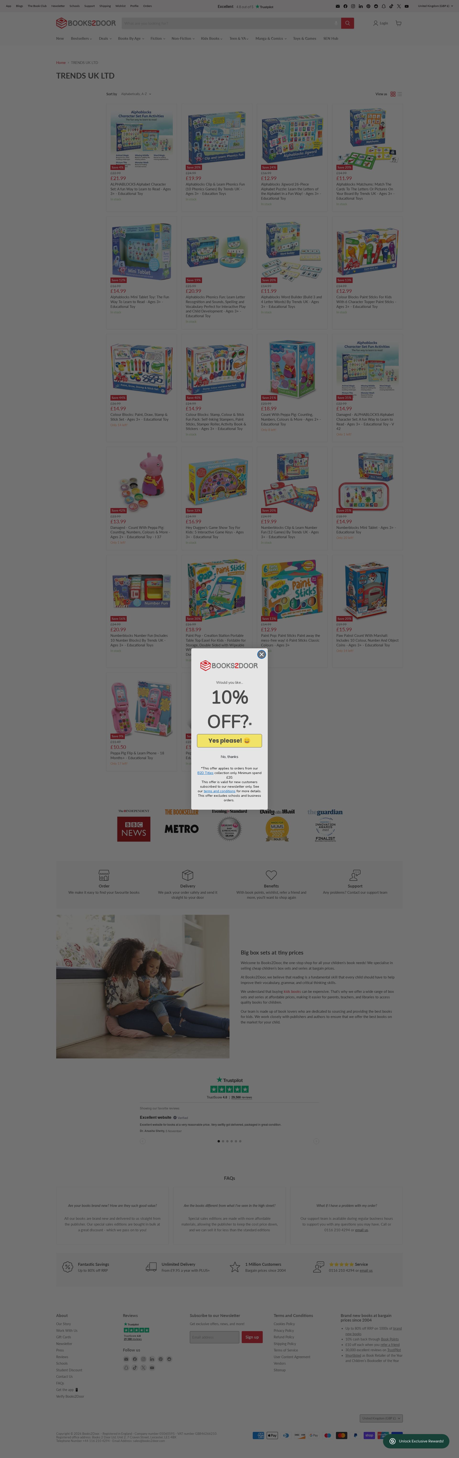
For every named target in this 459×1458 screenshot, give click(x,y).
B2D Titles (205, 773)
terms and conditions (219, 791)
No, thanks (229, 756)
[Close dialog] (261, 654)
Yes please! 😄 (229, 741)
